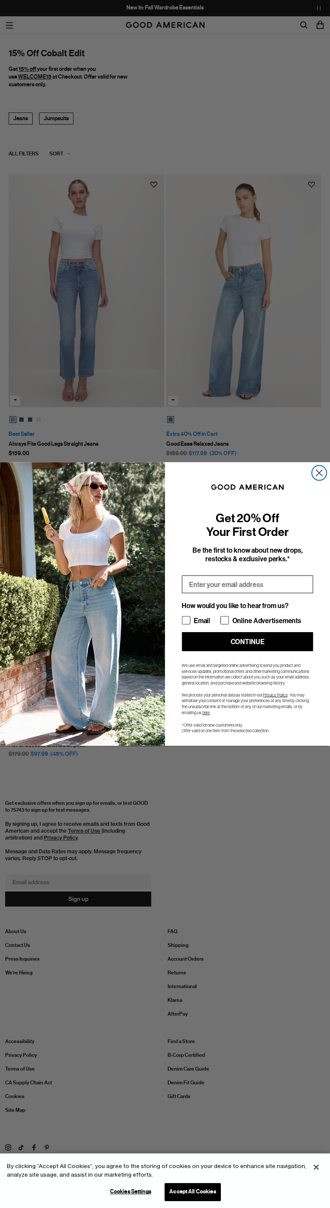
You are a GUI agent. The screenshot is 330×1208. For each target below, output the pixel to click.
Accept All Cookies (192, 1191)
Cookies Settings (130, 1191)
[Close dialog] (319, 473)
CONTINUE (248, 641)
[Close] (316, 1167)
